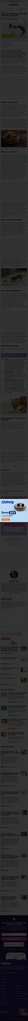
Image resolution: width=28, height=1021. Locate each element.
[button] (26, 500)
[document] (14, 510)
